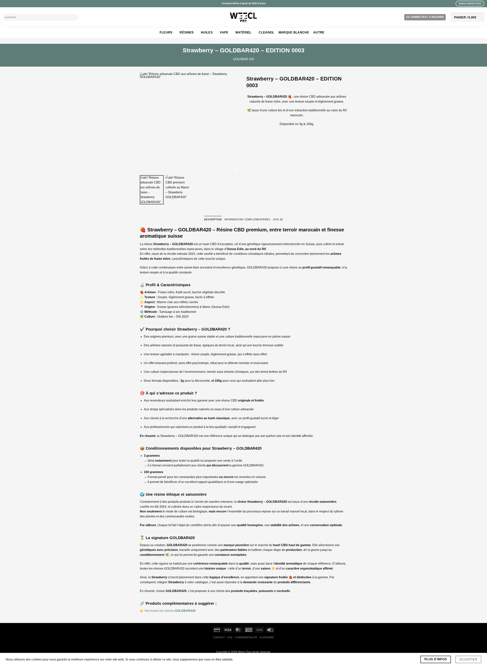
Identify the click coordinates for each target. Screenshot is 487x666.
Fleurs (166, 32)
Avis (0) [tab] (278, 219)
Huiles (207, 32)
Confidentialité (246, 637)
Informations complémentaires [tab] (247, 219)
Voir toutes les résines (170, 610)
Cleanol (266, 32)
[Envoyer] (74, 17)
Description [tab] (213, 219)
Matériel (244, 32)
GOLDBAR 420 (243, 59)
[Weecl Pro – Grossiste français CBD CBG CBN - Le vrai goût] (243, 17)
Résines (187, 32)
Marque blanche (294, 32)
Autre (319, 32)
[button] (425, 17)
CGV (230, 637)
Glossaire (267, 637)
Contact (219, 637)
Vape (224, 32)
